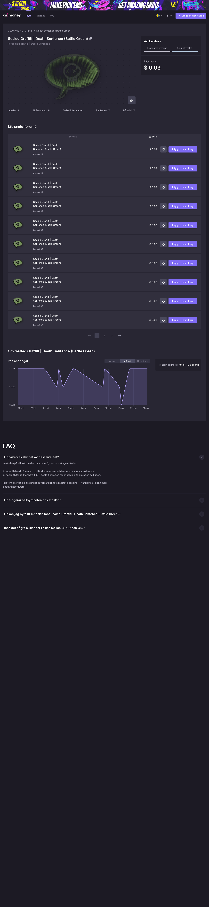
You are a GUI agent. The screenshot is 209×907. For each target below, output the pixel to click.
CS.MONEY (14, 30)
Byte (28, 15)
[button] (201, 457)
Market (41, 15)
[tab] (112, 361)
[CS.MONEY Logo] (12, 16)
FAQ (52, 15)
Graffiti (28, 30)
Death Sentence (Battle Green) (53, 30)
